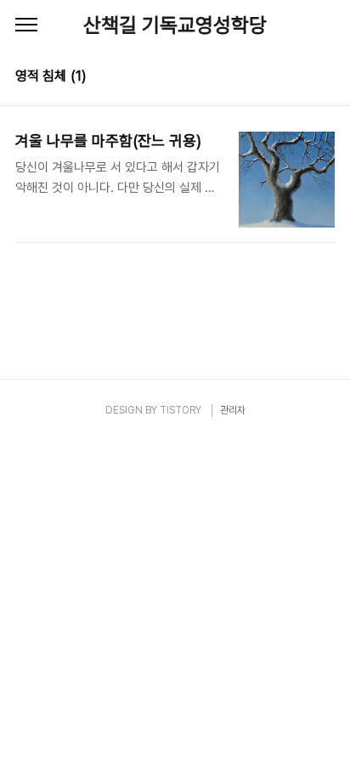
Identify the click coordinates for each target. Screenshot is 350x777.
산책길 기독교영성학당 (175, 25)
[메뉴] (26, 25)
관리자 (233, 410)
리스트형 (324, 78)
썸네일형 (301, 78)
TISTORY (180, 410)
